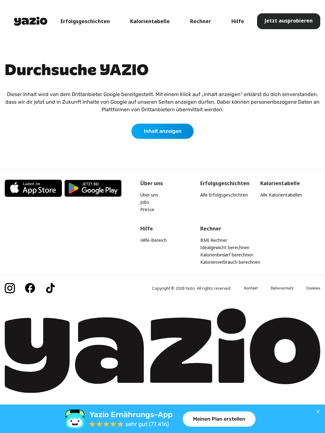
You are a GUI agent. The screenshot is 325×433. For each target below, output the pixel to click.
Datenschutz (282, 288)
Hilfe (237, 21)
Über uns (149, 195)
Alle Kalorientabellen (281, 195)
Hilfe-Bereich (153, 240)
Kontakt (251, 288)
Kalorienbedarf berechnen (226, 255)
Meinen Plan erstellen (219, 419)
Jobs (144, 202)
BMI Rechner (213, 240)
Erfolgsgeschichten (85, 21)
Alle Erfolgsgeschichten (224, 195)
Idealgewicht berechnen (224, 247)
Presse (147, 209)
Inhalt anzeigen (163, 131)
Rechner (200, 21)
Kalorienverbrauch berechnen (230, 262)
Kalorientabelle (150, 21)
